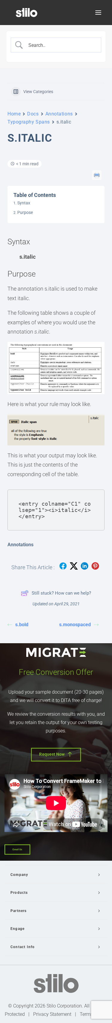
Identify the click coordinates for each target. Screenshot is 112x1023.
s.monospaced (75, 624)
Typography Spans (28, 122)
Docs (33, 114)
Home (14, 114)
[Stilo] (26, 12)
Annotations (59, 114)
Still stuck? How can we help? (61, 593)
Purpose (25, 212)
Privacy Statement (52, 1014)
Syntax (23, 202)
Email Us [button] (17, 849)
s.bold (21, 624)
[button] (98, 12)
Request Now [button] (52, 754)
